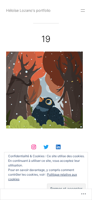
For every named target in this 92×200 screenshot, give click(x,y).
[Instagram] (34, 147)
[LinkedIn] (58, 147)
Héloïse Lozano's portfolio (28, 10)
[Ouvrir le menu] (83, 10)
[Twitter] (46, 147)
